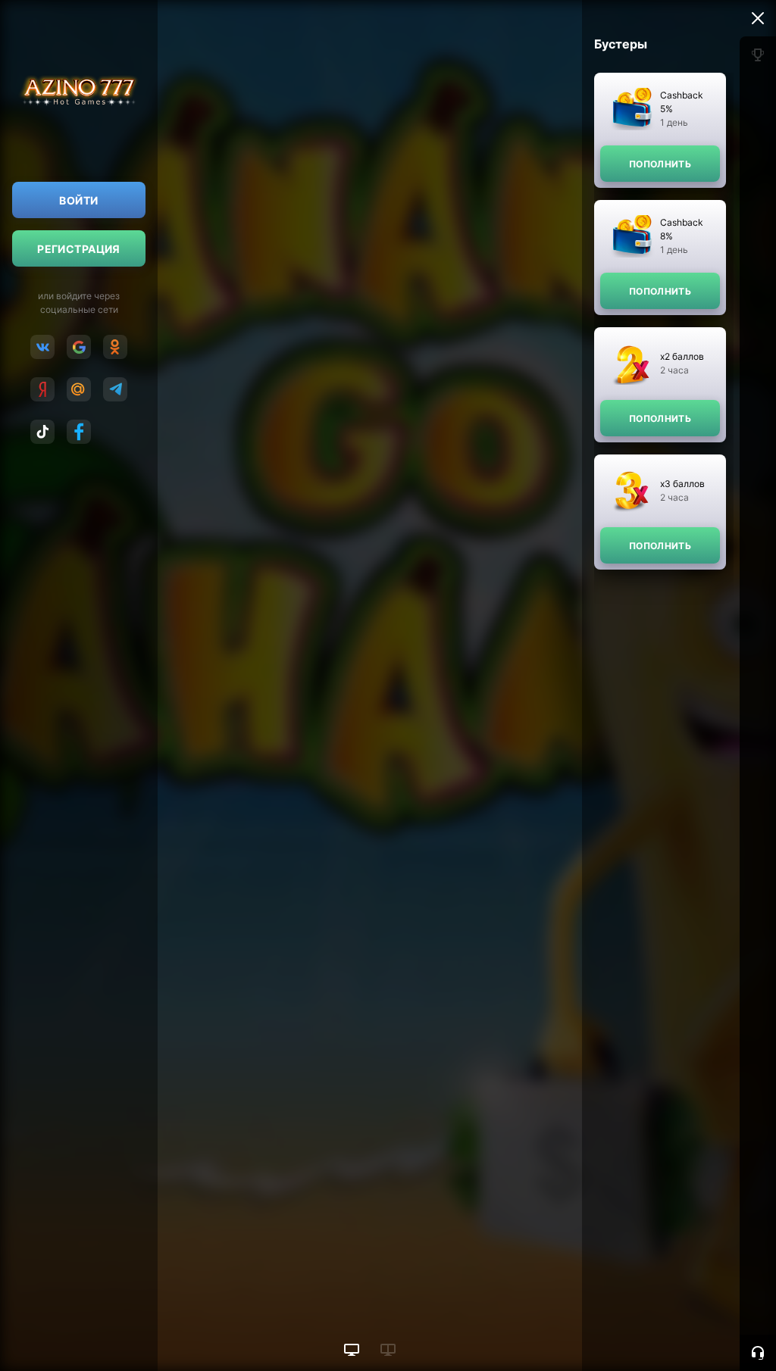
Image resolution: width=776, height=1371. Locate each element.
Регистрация (78, 248)
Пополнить (660, 164)
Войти (78, 200)
